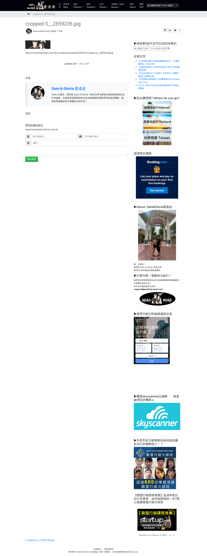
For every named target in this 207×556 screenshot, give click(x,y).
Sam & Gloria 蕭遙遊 (42, 31)
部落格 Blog (66, 5)
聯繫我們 (141, 5)
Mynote (134, 552)
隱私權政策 (108, 549)
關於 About (133, 5)
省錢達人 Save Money (117, 5)
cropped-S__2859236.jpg (40, 540)
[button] (165, 30)
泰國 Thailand (90, 5)
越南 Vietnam (77, 5)
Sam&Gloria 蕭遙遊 (90, 552)
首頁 (60, 5)
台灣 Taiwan (102, 5)
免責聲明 (97, 549)
